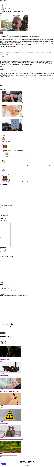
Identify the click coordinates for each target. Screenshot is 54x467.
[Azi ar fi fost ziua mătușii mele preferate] (10, 452)
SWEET (3, 4)
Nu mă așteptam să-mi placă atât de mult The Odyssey (11, 439)
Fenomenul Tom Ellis (4, 323)
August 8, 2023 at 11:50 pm (7, 180)
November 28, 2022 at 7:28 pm (6, 141)
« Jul (0, 254)
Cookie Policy (18, 296)
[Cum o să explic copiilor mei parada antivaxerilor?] (12, 130)
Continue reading (27, 465)
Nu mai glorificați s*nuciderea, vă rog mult (16, 289)
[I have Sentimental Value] (12, 102)
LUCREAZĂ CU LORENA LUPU (6, 8)
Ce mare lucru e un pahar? (7, 287)
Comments (3, 135)
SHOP (2, 7)
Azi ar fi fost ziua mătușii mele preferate (11, 290)
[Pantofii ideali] (10, 404)
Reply (2, 144)
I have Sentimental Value (5, 103)
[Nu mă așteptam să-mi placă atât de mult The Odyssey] (10, 436)
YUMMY (3, 6)
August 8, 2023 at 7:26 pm (5, 172)
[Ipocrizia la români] (10, 420)
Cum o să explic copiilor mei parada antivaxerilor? (9, 132)
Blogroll (1, 293)
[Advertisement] (4, 269)
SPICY (2, 5)
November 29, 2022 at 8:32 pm (9, 156)
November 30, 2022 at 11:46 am (6, 163)
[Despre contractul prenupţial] (12, 116)
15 (4, 251)
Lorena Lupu (5, 33)
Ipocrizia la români (4, 326)
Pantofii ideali (3, 407)
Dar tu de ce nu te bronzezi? (7, 288)
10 (0, 251)
